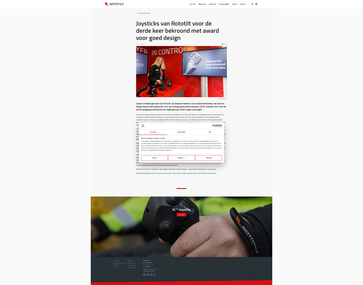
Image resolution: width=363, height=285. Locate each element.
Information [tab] (181, 132)
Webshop (117, 265)
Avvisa (154, 158)
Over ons (193, 4)
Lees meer (181, 215)
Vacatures (117, 260)
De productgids (224, 4)
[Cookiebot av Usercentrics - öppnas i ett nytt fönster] (213, 125)
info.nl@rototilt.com (148, 264)
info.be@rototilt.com (148, 268)
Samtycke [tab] (153, 132)
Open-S (129, 260)
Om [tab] (210, 132)
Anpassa (180, 158)
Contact (242, 4)
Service (234, 4)
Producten (212, 4)
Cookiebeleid (131, 265)
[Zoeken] (252, 4)
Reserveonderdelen (120, 263)
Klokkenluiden (131, 267)
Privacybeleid (131, 263)
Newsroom (202, 4)
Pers (115, 267)
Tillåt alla (209, 158)
